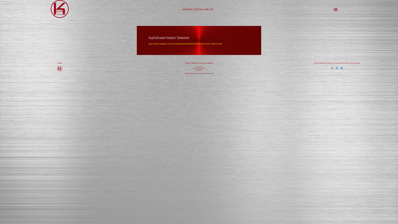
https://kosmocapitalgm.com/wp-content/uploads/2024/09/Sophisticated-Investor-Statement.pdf (185, 44)
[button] (335, 9)
